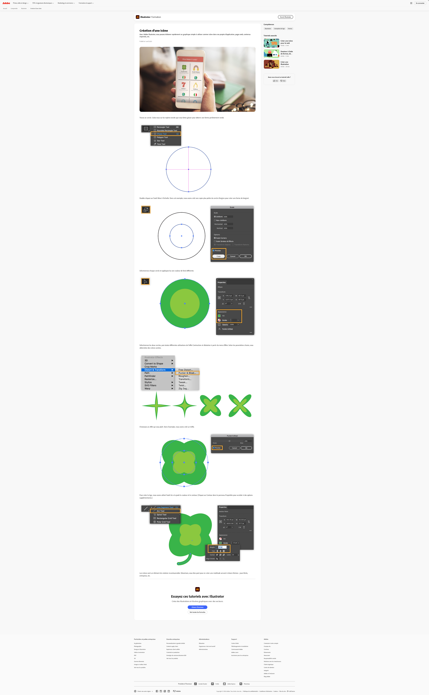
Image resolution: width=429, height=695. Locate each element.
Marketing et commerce (65, 3)
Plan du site (282, 691)
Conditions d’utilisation (265, 691)
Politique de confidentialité (250, 691)
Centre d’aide (235, 643)
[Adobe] (6, 3)
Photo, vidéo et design (20, 3)
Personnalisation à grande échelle (175, 643)
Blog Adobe (267, 676)
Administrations (203, 649)
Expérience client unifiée (173, 649)
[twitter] (165, 691)
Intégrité (266, 670)
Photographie (137, 646)
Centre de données (269, 667)
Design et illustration (140, 649)
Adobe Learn (234, 652)
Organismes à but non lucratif (207, 646)
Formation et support (85, 3)
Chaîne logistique (268, 664)
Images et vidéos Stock (140, 664)
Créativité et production (172, 652)
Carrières (266, 649)
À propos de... (267, 646)
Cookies (275, 691)
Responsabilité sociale (270, 658)
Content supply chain (172, 646)
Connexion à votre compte (271, 643)
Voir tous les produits (140, 667)
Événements (267, 652)
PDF (135, 655)
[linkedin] (169, 691)
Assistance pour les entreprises (239, 655)
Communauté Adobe (237, 649)
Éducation (201, 643)
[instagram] (161, 691)
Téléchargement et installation (239, 646)
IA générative (137, 643)
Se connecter (420, 3)
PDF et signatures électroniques (42, 3)
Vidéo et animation (139, 652)
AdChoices (292, 691)
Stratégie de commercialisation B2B (176, 655)
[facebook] (157, 691)
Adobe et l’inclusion (269, 673)
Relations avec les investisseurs (272, 661)
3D (135, 658)
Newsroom (267, 655)
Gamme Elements (139, 661)
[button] (411, 3)
